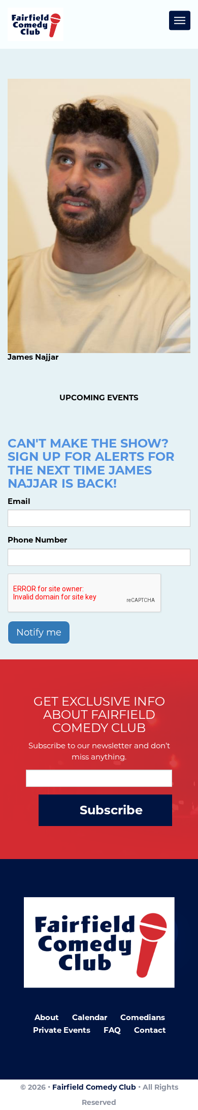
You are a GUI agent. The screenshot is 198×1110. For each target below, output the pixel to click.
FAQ (112, 1030)
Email (19, 501)
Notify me (38, 632)
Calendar (89, 1017)
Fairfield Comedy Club (94, 1087)
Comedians (142, 1017)
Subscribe (111, 810)
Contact (150, 1030)
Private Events (61, 1030)
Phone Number (37, 540)
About (47, 1017)
